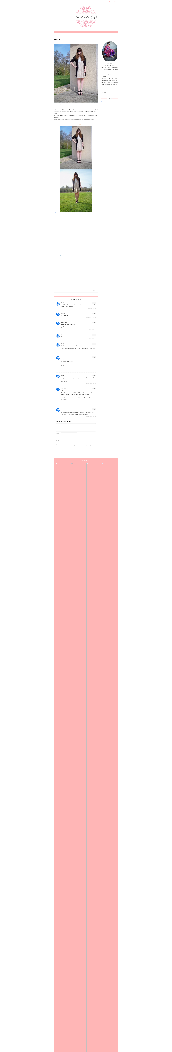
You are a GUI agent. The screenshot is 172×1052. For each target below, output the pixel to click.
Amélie (63, 357)
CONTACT (65, 32)
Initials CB (66, 41)
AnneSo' (63, 334)
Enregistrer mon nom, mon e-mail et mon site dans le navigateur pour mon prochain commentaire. (76, 445)
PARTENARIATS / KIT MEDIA (107, 32)
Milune (63, 313)
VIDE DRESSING (81, 32)
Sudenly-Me (64, 322)
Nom (57, 433)
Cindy (62, 343)
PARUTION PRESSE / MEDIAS (93, 32)
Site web (57, 440)
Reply (94, 303)
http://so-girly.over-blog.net (66, 368)
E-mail (57, 437)
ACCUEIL (60, 32)
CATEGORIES (72, 32)
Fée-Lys (63, 302)
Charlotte (63, 388)
